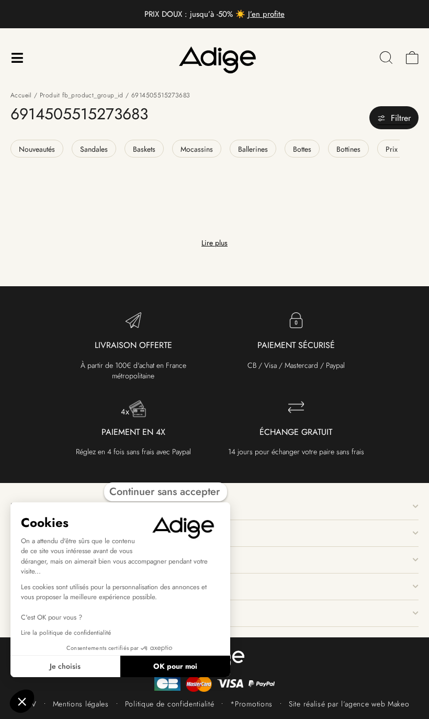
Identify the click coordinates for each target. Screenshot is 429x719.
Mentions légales (81, 704)
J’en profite (266, 14)
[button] (22, 701)
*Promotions (251, 704)
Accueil (21, 95)
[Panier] (412, 57)
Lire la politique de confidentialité (66, 632)
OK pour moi (175, 666)
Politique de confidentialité (169, 704)
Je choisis (65, 666)
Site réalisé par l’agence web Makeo (349, 704)
